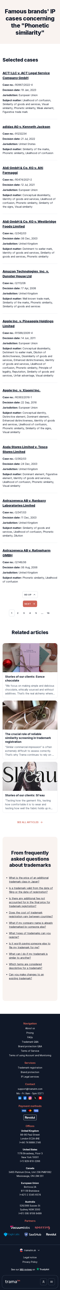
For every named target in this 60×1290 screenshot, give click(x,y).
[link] (30, 670)
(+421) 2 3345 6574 (30, 1194)
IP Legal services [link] (30, 1076)
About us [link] (30, 1028)
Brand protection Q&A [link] (30, 1046)
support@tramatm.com (30, 1088)
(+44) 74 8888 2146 (30, 1142)
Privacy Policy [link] (30, 1261)
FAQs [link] (30, 1037)
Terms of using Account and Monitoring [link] (30, 1055)
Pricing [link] (30, 1032)
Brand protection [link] (30, 1072)
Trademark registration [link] (30, 1067)
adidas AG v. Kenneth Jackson (26, 127)
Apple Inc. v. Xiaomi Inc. (21, 390)
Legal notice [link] (30, 1257)
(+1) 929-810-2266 (30, 1161)
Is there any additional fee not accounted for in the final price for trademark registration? (29, 902)
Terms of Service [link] (30, 1050)
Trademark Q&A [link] (30, 1041)
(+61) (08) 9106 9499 (30, 1213)
